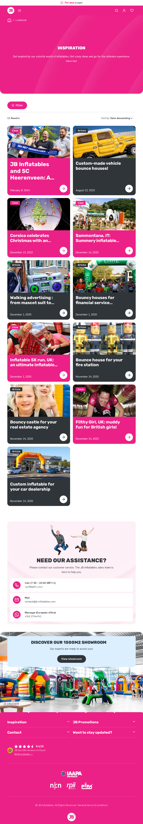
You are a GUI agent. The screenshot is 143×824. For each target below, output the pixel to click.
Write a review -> (23, 754)
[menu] (19, 10)
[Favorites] (132, 10)
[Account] (124, 10)
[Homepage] (10, 10)
